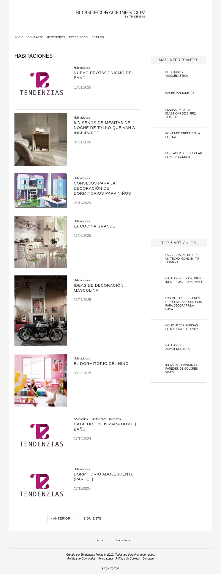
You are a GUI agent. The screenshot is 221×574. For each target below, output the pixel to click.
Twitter (99, 540)
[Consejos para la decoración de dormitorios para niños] (40, 207)
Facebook (122, 540)
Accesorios (81, 419)
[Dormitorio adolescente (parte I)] (40, 505)
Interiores (56, 37)
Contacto (35, 37)
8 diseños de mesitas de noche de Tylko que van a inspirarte (104, 128)
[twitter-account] (199, 38)
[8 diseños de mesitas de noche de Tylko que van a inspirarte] (40, 164)
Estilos (98, 37)
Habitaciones (82, 67)
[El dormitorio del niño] (40, 405)
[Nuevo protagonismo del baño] (40, 104)
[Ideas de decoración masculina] (40, 345)
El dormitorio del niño (101, 363)
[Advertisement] (179, 208)
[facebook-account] (206, 38)
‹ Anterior (60, 518)
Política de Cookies (127, 558)
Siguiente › (93, 518)
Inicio (19, 37)
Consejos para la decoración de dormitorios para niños (102, 188)
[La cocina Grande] (40, 267)
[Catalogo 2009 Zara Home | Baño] (40, 455)
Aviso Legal (105, 558)
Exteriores (78, 37)
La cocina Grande (94, 226)
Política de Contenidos (81, 558)
